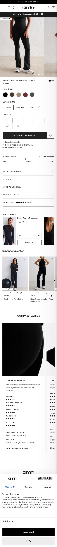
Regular (20, 107)
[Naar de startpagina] (28, 8)
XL (49, 120)
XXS (7, 126)
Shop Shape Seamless (17, 448)
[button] (39, 107)
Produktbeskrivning (28, 171)
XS (7, 120)
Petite (8, 107)
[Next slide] (50, 349)
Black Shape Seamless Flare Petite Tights (41, 300)
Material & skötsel (28, 187)
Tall (32, 107)
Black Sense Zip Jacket (27, 218)
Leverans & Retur (28, 194)
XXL (18, 126)
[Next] (51, 231)
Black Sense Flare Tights (13, 299)
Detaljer (28, 179)
